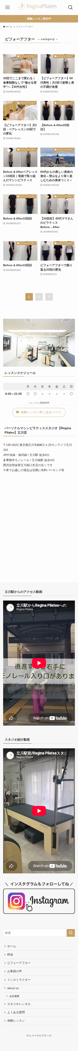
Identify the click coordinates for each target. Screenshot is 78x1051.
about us (13, 988)
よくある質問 (16, 1012)
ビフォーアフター (19, 962)
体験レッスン (16, 1020)
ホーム (11, 946)
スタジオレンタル (19, 1004)
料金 (10, 954)
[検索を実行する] (71, 933)
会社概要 (14, 996)
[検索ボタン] (70, 7)
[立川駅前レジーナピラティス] (39, 7)
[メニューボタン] (7, 7)
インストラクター (19, 979)
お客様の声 (14, 971)
